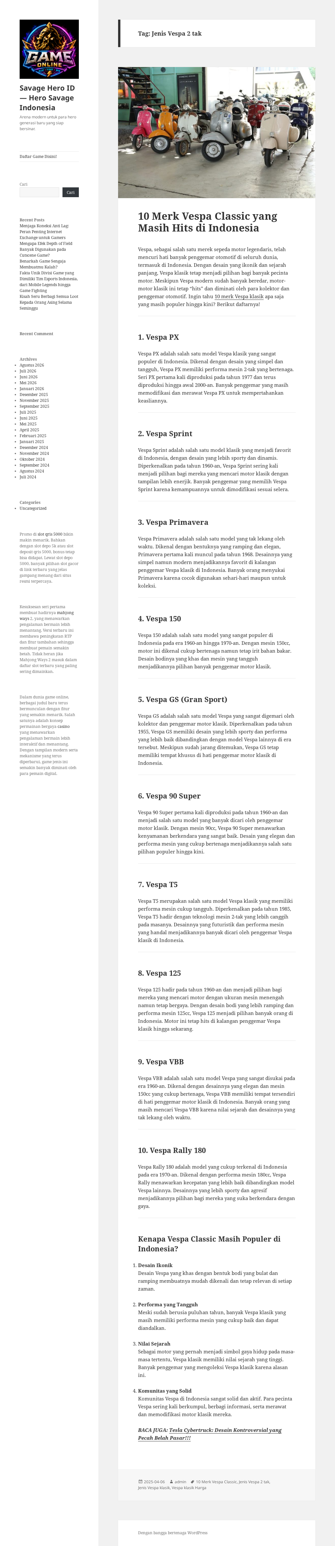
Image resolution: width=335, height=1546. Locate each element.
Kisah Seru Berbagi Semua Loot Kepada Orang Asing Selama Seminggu (49, 302)
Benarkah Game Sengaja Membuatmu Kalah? (43, 264)
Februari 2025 (33, 435)
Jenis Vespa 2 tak (254, 1482)
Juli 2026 (28, 371)
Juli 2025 (28, 412)
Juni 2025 (29, 418)
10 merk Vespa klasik (239, 296)
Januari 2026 (32, 388)
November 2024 (34, 453)
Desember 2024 (34, 447)
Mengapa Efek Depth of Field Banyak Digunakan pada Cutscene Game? (46, 249)
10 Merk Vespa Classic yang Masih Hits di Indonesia (207, 221)
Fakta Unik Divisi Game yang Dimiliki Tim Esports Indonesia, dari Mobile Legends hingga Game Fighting (49, 281)
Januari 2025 (32, 441)
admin (180, 1482)
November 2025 (34, 400)
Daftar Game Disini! (38, 156)
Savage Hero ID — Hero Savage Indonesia (47, 97)
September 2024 (34, 465)
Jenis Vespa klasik (154, 1487)
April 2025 (29, 430)
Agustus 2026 (32, 365)
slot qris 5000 (50, 534)
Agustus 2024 (32, 471)
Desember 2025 (34, 394)
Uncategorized (33, 508)
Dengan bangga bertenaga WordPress (172, 1533)
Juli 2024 (28, 477)
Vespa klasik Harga (189, 1487)
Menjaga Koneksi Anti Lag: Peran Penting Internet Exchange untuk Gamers (44, 231)
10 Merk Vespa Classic (216, 1482)
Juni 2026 (29, 377)
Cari (23, 184)
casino (64, 726)
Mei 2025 (28, 424)
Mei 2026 (28, 383)
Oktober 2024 (32, 459)
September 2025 (34, 406)
